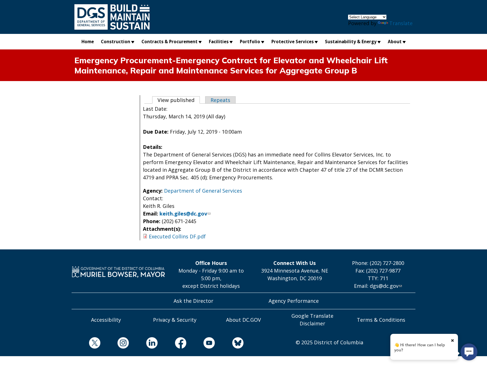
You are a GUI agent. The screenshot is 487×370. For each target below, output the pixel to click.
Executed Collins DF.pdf (177, 236)
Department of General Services (203, 190)
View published (179, 100)
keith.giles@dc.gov (183, 213)
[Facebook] (172, 344)
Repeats (220, 100)
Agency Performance (294, 300)
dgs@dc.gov (384, 285)
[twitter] (86, 344)
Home (87, 41)
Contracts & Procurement (169, 41)
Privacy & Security (174, 319)
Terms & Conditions (381, 319)
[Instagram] (114, 344)
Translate (401, 23)
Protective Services (292, 41)
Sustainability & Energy (351, 41)
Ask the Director (193, 300)
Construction (115, 41)
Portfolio (250, 41)
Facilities (219, 41)
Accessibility (106, 319)
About (395, 41)
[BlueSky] (229, 344)
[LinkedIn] (143, 344)
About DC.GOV (243, 319)
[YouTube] (200, 344)
